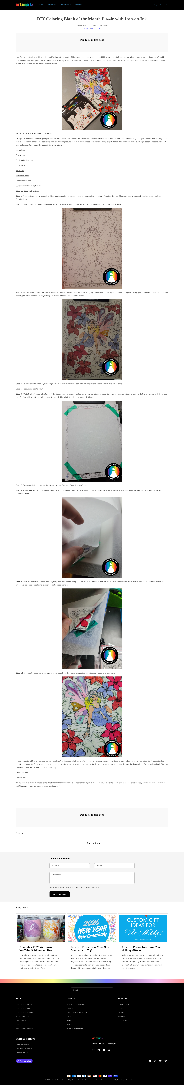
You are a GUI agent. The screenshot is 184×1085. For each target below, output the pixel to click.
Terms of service (106, 1080)
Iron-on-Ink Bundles (24, 1016)
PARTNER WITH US (25, 1039)
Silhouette (95, 28)
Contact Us (122, 1020)
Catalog (19, 1024)
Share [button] (21, 833)
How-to (70, 1008)
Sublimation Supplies (24, 1012)
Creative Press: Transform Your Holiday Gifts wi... (141, 948)
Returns (121, 1012)
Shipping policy (119, 1080)
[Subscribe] (110, 990)
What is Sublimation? (75, 1028)
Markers (87, 28)
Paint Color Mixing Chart (77, 1012)
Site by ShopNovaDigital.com (66, 1080)
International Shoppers (25, 1028)
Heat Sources (21, 1020)
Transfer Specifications (76, 1004)
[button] (42, 4)
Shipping (121, 1008)
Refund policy (82, 1080)
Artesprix (54, 1080)
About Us (121, 1016)
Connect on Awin (23, 1052)
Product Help (123, 1004)
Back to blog (93, 843)
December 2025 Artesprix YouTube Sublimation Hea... (37, 948)
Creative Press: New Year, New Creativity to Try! (90, 948)
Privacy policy (94, 1080)
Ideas (69, 1020)
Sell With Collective (24, 1048)
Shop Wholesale (22, 1044)
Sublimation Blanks (24, 1008)
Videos (69, 1024)
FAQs (69, 1016)
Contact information (132, 1080)
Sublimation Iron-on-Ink (25, 1004)
